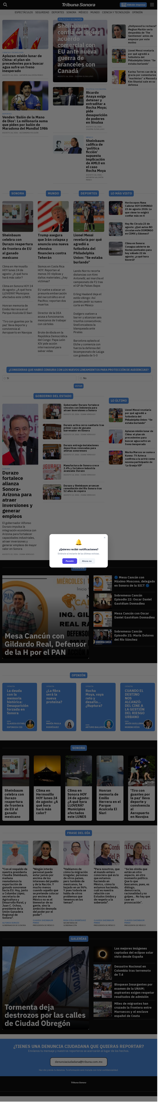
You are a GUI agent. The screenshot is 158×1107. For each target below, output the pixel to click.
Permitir (70, 561)
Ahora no (87, 561)
